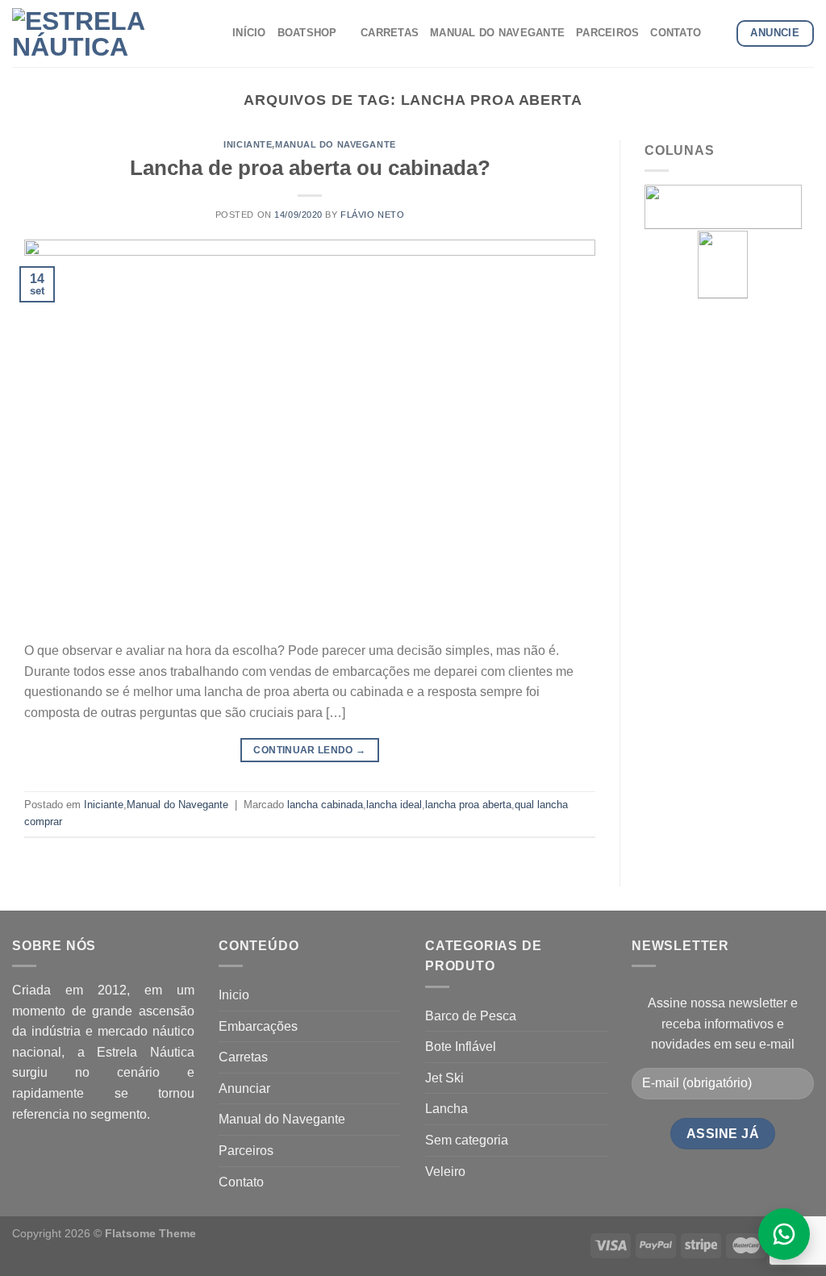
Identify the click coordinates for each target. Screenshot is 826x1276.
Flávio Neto (372, 214)
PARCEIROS (607, 33)
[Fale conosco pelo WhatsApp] (784, 1234)
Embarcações (258, 1026)
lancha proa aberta (468, 805)
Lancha (446, 1108)
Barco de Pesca (470, 1016)
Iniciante (247, 144)
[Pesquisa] (718, 33)
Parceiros (246, 1150)
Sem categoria (466, 1140)
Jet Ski (444, 1078)
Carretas (243, 1057)
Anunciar (244, 1088)
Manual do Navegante (335, 144)
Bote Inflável (460, 1046)
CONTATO (675, 33)
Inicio (234, 995)
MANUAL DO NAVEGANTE (497, 33)
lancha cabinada (325, 805)
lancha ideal (394, 805)
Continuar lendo (309, 750)
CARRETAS (390, 33)
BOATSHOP (307, 33)
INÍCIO (249, 33)
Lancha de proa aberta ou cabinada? (310, 167)
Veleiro (445, 1171)
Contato (241, 1182)
